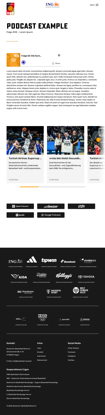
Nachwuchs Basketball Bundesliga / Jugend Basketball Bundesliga (32, 382)
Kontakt (40, 352)
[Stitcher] (81, 206)
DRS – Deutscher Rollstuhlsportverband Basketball (26, 378)
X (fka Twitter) (73, 348)
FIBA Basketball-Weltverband (18, 374)
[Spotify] (20, 215)
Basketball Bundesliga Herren (18, 390)
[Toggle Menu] (94, 5)
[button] (98, 140)
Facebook (71, 352)
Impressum (41, 356)
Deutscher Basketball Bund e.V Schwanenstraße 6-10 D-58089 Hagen (18, 352)
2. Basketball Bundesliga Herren (19, 394)
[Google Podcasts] (51, 215)
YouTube (71, 360)
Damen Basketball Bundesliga (18, 398)
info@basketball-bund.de (22, 361)
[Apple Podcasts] (20, 206)
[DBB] (10, 9)
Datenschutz (42, 360)
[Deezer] (51, 206)
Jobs (39, 348)
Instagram (72, 356)
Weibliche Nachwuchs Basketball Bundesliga (24, 386)
